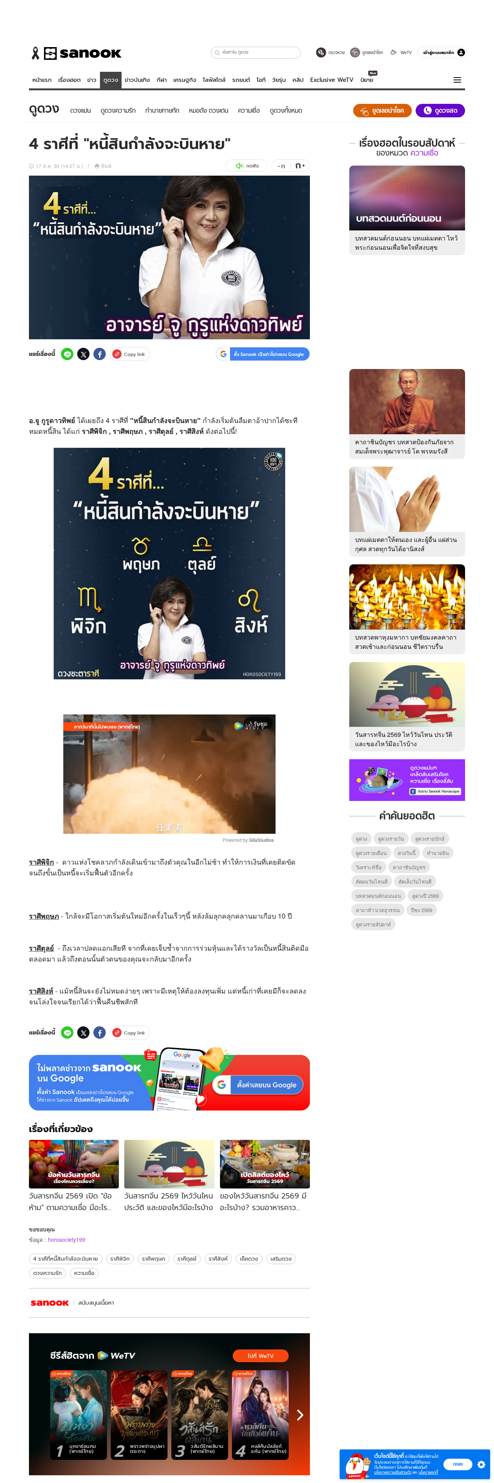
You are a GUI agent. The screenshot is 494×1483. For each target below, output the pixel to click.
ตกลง (458, 1464)
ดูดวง (110, 80)
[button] (217, 52)
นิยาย (366, 80)
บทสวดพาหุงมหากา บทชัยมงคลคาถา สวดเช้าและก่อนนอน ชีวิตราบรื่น (406, 642)
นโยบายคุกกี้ (428, 1472)
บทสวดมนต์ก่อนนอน (378, 895)
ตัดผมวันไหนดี (371, 881)
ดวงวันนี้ (407, 853)
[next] (300, 1415)
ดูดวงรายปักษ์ (430, 838)
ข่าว (91, 80)
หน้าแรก (42, 80)
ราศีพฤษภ (153, 1259)
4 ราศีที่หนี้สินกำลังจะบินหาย (65, 1259)
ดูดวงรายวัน (391, 838)
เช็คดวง (249, 1259)
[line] (67, 354)
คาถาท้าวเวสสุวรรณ (378, 910)
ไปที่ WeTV (261, 1356)
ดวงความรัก (47, 1273)
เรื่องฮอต (69, 80)
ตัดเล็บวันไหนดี (415, 881)
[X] (83, 354)
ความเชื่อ (84, 1273)
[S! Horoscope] (50, 1303)
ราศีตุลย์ (187, 1259)
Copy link (134, 354)
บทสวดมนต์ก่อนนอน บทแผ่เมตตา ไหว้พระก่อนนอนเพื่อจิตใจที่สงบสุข (406, 243)
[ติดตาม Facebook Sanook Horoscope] (407, 779)
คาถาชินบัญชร (409, 867)
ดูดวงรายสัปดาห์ (373, 924)
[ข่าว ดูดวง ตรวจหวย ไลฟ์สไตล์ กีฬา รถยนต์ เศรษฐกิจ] (75, 53)
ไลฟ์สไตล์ (214, 80)
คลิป (298, 80)
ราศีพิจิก (120, 1259)
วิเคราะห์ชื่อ (369, 867)
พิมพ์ (106, 165)
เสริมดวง (281, 1259)
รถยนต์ (241, 80)
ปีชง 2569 (421, 910)
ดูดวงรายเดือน (371, 853)
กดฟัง (252, 166)
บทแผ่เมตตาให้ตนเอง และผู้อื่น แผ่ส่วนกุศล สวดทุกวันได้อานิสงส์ (406, 544)
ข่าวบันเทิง (137, 80)
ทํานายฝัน (438, 853)
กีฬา (162, 80)
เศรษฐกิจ (184, 80)
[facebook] (99, 354)
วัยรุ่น (279, 80)
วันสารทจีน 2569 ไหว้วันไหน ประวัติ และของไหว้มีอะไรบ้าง (403, 739)
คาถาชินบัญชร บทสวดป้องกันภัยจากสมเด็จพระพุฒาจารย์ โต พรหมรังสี (404, 446)
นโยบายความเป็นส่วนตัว (392, 1472)
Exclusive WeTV (332, 80)
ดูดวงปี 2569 (425, 895)
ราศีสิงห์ (218, 1259)
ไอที (261, 80)
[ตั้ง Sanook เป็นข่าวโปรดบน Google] (169, 1079)
